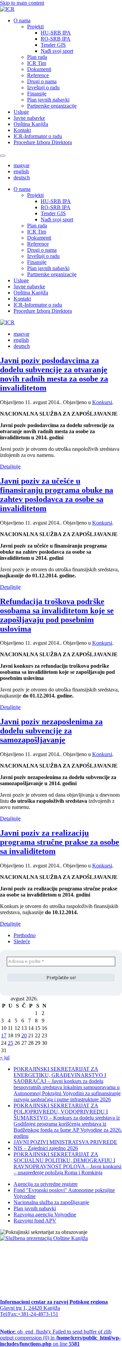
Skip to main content (22, 3)
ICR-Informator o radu (38, 136)
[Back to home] (7, 9)
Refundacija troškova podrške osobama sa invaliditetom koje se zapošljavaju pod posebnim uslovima (57, 615)
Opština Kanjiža (31, 124)
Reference (38, 75)
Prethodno (25, 935)
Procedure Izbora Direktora (43, 142)
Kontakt (22, 130)
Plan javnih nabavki (48, 100)
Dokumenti (39, 69)
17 (3, 1035)
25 (10, 1043)
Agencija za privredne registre (46, 1184)
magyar (21, 165)
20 (24, 1035)
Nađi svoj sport (57, 51)
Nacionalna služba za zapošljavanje (51, 1202)
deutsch (22, 177)
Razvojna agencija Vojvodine (45, 1214)
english (21, 171)
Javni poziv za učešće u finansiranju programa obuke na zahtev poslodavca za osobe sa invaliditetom (56, 495)
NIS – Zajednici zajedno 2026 (46, 1148)
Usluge (21, 112)
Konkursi (102, 402)
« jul (4, 1057)
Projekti (35, 26)
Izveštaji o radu (43, 87)
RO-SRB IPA (55, 39)
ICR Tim (36, 63)
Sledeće (22, 941)
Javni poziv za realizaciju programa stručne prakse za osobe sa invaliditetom (59, 842)
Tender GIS (53, 45)
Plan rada (37, 57)
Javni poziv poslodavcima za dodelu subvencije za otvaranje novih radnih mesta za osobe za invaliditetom (54, 374)
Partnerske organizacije (52, 106)
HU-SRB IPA (56, 33)
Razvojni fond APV (35, 1220)
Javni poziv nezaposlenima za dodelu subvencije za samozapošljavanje (51, 730)
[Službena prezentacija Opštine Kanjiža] (44, 1238)
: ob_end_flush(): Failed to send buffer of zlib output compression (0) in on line (60, 1338)
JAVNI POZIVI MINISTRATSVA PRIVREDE (65, 1142)
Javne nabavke (29, 118)
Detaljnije (10, 466)
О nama (22, 20)
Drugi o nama (42, 81)
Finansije (36, 93)
